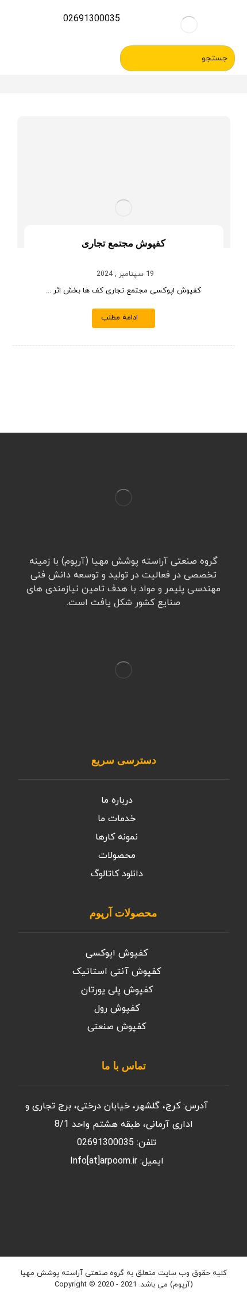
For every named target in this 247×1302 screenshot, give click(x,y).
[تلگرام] (52, 1204)
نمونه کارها (116, 837)
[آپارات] (75, 1204)
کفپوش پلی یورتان (117, 990)
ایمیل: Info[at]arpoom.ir (117, 1161)
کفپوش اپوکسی (117, 953)
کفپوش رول (117, 1008)
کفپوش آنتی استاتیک (116, 971)
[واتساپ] (98, 1204)
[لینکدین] (29, 1204)
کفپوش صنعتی (116, 1026)
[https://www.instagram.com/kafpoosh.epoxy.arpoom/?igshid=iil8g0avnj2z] (144, 1204)
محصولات (117, 855)
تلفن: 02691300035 (116, 1143)
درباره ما (117, 800)
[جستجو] (133, 58)
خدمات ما (117, 818)
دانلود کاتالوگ (117, 874)
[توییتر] (121, 1204)
